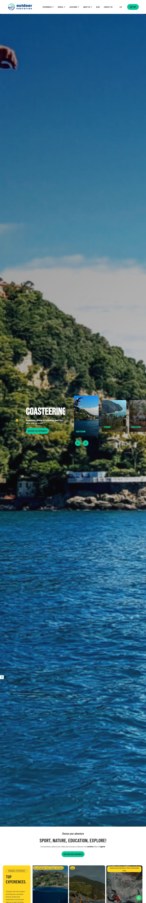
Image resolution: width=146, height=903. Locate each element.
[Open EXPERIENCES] (53, 7)
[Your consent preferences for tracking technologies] (2, 677)
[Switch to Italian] (121, 7)
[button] (34, 889)
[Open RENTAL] (64, 7)
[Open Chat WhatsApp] (139, 898)
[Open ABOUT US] (91, 7)
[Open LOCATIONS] (78, 7)
